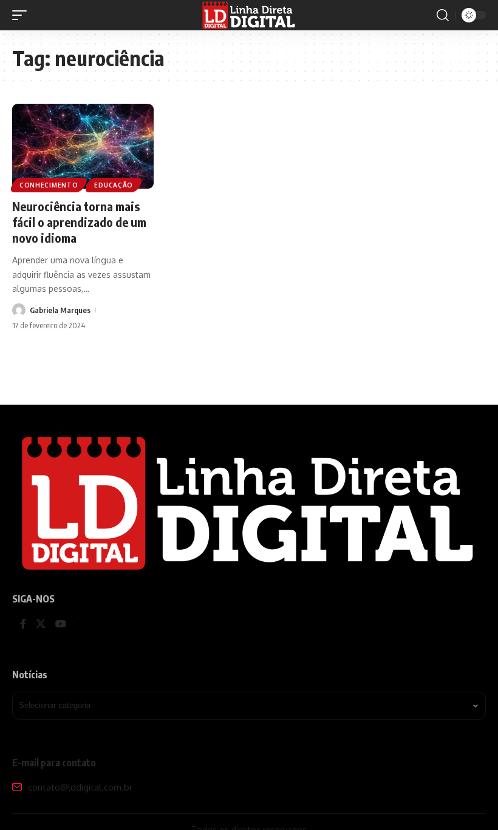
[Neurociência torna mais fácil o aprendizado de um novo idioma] (83, 146)
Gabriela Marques (60, 310)
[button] (22, 15)
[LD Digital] (249, 15)
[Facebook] (23, 624)
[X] (40, 624)
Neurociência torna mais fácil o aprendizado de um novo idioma (79, 221)
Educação (113, 185)
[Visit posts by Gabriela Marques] (19, 310)
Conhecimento (48, 185)
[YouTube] (60, 624)
